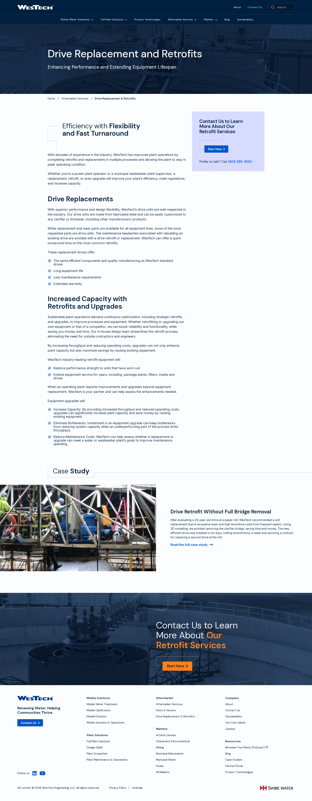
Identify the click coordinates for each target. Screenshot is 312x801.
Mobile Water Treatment (75, 19)
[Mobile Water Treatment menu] (92, 19)
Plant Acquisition (97, 753)
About (237, 7)
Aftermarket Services (180, 19)
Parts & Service (166, 710)
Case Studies (233, 760)
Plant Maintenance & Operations (107, 760)
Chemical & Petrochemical (172, 741)
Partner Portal (234, 766)
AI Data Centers (166, 735)
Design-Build (94, 747)
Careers (230, 729)
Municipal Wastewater (170, 753)
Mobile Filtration (97, 716)
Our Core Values (235, 722)
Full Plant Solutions (112, 19)
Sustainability (245, 19)
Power (160, 766)
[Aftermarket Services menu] (195, 19)
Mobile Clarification (98, 710)
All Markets (163, 772)
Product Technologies (147, 19)
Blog (227, 19)
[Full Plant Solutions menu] (126, 19)
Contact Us (255, 7)
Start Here (215, 149)
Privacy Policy (117, 788)
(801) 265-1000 (240, 161)
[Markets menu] (216, 19)
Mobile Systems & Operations (105, 722)
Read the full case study (188, 545)
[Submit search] (273, 7)
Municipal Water (166, 760)
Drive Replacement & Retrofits (175, 716)
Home (51, 98)
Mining (160, 747)
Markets (208, 19)
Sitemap (137, 788)
